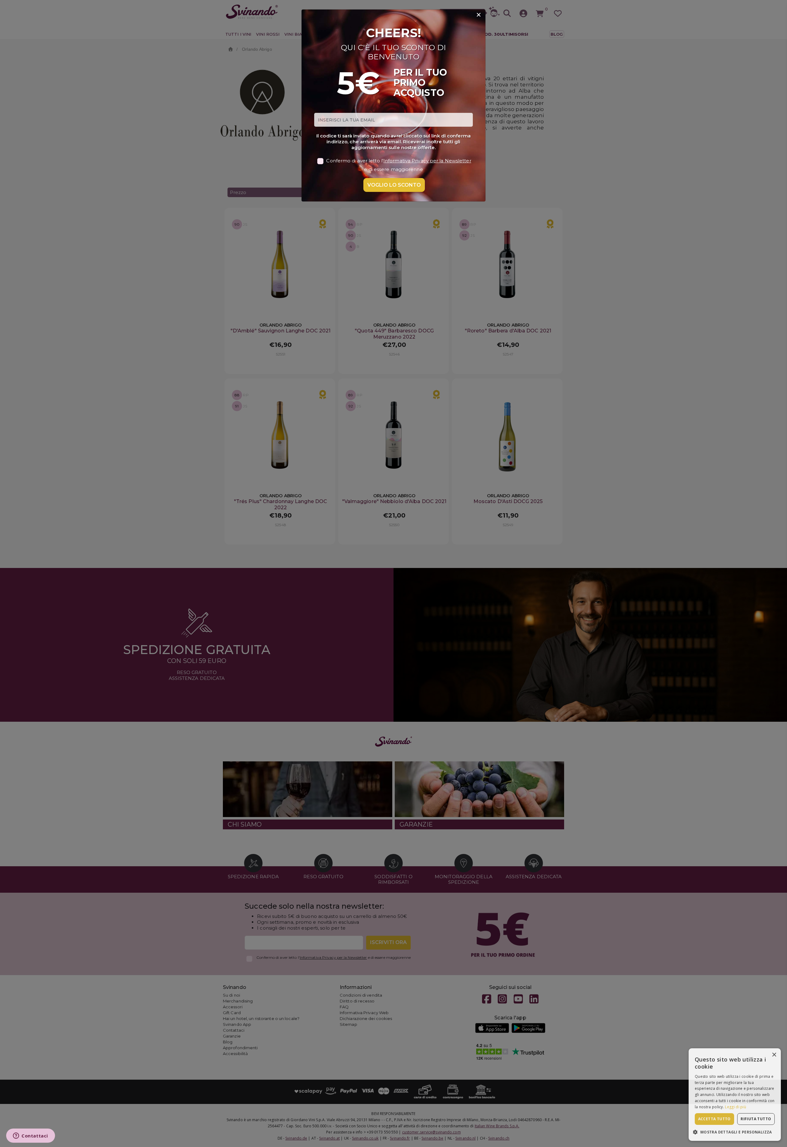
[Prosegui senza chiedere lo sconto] (478, 15)
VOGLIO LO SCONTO (394, 185)
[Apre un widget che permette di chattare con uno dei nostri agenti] (30, 1136)
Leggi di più (735, 1106)
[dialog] (735, 1094)
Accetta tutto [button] (714, 1118)
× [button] (774, 1055)
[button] (735, 1132)
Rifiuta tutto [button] (756, 1118)
